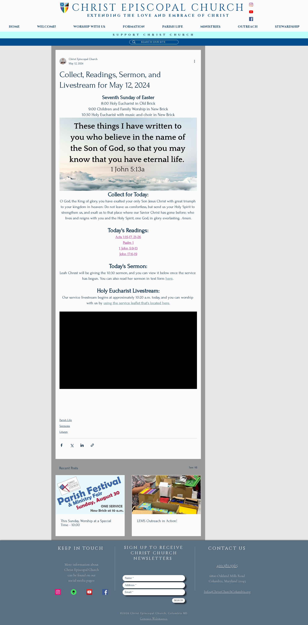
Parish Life (66, 420)
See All (193, 467)
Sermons (65, 425)
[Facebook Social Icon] (105, 592)
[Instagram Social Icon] (58, 592)
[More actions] (194, 61)
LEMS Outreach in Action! (157, 521)
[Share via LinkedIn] (82, 445)
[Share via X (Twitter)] (72, 445)
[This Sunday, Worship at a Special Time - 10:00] (90, 494)
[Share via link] (92, 445)
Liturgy (64, 431)
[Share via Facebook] (61, 445)
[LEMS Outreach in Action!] (166, 494)
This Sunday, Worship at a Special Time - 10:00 (86, 523)
